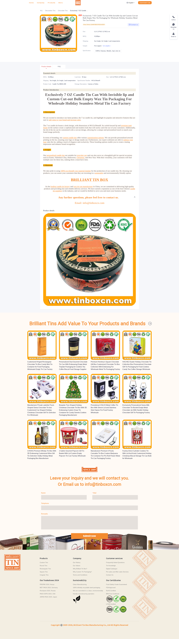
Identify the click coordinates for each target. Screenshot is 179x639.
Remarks (44, 514)
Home (31, 3)
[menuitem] (31, 2)
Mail (94, 493)
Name (43, 493)
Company (40, 3)
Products (51, 3)
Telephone (45, 503)
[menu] (51, 2)
